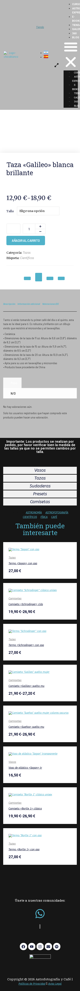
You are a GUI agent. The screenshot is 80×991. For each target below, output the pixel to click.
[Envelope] (48, 946)
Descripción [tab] (9, 303)
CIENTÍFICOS (30, 517)
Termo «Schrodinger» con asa (26, 645)
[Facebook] (23, 946)
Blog (75, 37)
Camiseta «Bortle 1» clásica (25, 808)
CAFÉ (54, 517)
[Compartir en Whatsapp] (27, 278)
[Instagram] (40, 946)
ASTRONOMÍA (34, 512)
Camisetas (15, 598)
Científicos (27, 258)
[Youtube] (31, 946)
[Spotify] (56, 946)
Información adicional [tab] (28, 303)
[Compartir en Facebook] (50, 278)
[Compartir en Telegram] (38, 277)
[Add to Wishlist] (13, 228)
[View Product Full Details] (24, 549)
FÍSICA (44, 517)
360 (74, 33)
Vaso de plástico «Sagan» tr (25, 767)
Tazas (27, 253)
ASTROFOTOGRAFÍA (56, 512)
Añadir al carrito (26, 240)
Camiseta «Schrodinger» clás (26, 604)
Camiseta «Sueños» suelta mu (26, 726)
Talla (10, 211)
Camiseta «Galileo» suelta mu (26, 686)
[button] (71, 55)
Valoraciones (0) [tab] (50, 303)
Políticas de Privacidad (32, 983)
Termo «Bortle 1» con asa (24, 849)
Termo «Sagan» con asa (23, 563)
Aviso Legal (55, 983)
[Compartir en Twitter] (61, 278)
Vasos (12, 761)
